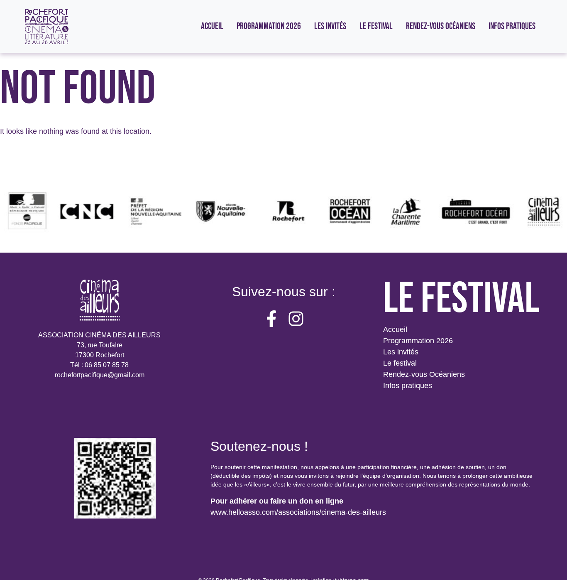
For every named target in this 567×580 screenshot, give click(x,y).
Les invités (400, 352)
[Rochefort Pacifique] (46, 26)
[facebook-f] (271, 318)
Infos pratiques (407, 385)
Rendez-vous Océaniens (424, 374)
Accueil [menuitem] (212, 26)
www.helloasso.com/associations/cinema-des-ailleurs (298, 512)
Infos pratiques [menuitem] (512, 26)
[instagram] (296, 318)
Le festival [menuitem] (376, 26)
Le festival (400, 363)
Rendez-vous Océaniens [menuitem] (440, 26)
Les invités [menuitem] (330, 26)
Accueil (395, 329)
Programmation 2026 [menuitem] (269, 26)
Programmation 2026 (418, 341)
